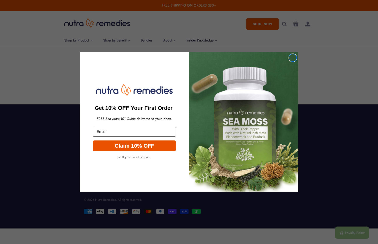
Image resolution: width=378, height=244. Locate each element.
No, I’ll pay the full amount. (134, 157)
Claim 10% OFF (134, 146)
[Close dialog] (293, 58)
